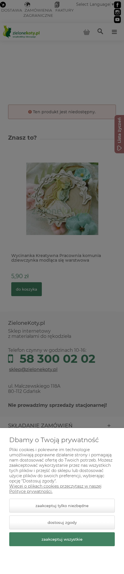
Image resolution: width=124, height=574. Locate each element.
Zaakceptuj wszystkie (62, 539)
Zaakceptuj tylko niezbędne (62, 505)
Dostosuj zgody (62, 522)
